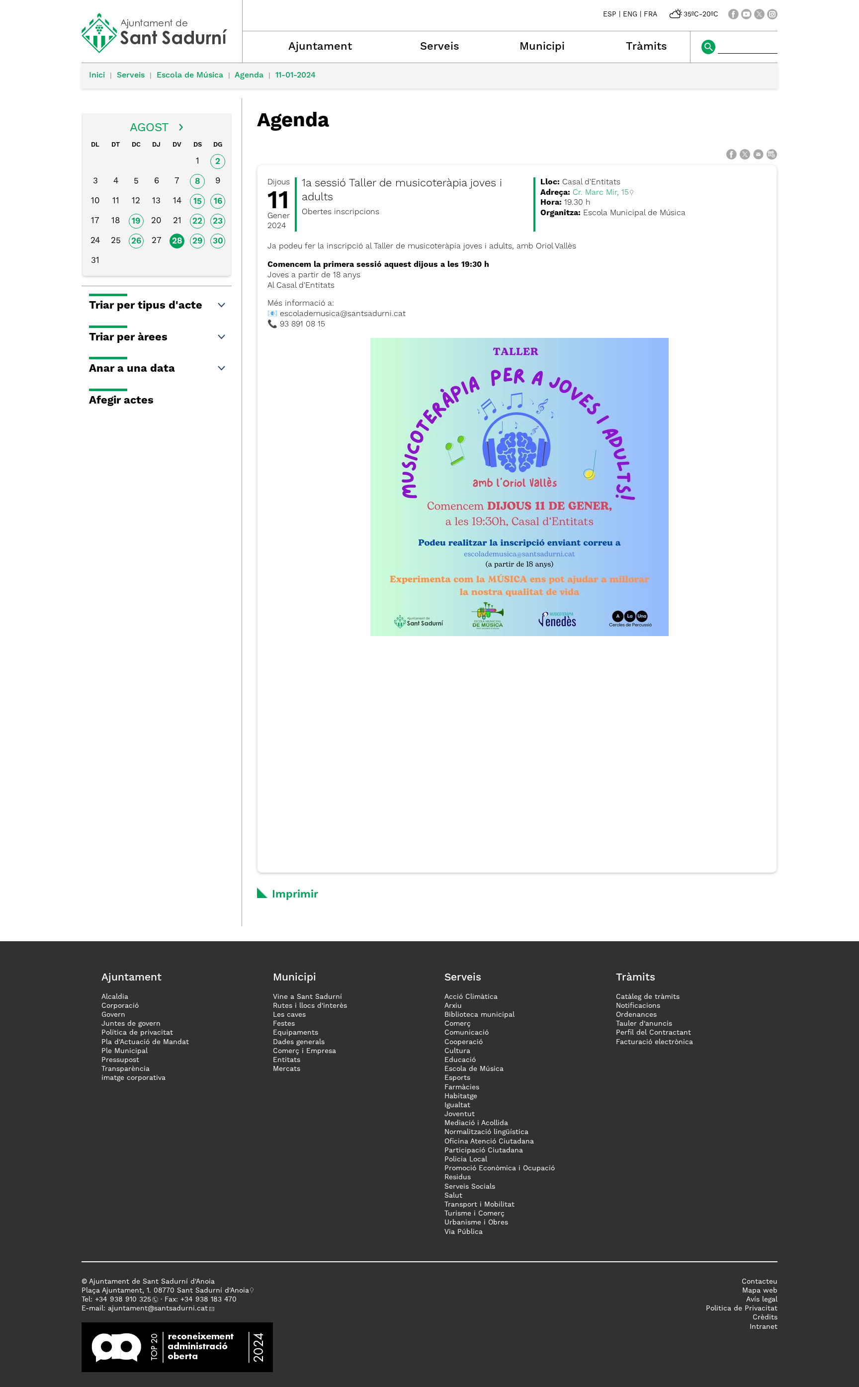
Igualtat (457, 1105)
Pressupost (120, 1060)
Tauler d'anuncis (644, 1023)
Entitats (286, 1060)
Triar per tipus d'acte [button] (145, 305)
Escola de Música (190, 76)
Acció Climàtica (471, 996)
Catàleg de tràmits (648, 996)
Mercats (286, 1068)
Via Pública (463, 1231)
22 (197, 221)
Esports (457, 1077)
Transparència (125, 1068)
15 (197, 201)
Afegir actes (121, 400)
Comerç (457, 1023)
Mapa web (759, 1290)
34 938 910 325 (125, 1299)
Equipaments (295, 1032)
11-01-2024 (295, 76)
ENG (630, 14)
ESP (609, 14)
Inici (97, 76)
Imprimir (295, 894)
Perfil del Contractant (653, 1032)
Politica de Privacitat (741, 1308)
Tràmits (646, 46)
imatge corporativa (133, 1077)
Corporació (120, 1005)
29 (197, 241)
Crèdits (765, 1317)
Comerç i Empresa (304, 1051)
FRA (650, 14)
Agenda (249, 76)
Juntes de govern (131, 1023)
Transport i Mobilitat (479, 1204)
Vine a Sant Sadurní (307, 996)
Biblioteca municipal (479, 1014)
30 (218, 241)
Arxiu (453, 1005)
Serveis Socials (469, 1186)
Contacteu (759, 1281)
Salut (453, 1195)
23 (218, 221)
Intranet (763, 1326)
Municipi (542, 46)
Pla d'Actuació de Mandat (145, 1042)
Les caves (289, 1014)
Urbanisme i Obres (476, 1222)
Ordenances (636, 1014)
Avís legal (761, 1299)
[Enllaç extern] (177, 1346)
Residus (457, 1177)
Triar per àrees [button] (128, 337)
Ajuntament (320, 46)
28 (177, 241)
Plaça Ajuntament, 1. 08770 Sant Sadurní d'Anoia (165, 1290)
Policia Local (465, 1159)
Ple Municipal (124, 1051)
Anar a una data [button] (132, 368)
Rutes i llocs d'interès (310, 1005)
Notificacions (638, 1005)
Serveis (439, 46)
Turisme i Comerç (474, 1213)
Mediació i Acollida (476, 1123)
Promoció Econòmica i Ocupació (499, 1168)
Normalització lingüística (486, 1132)
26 (136, 241)
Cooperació (463, 1042)
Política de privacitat (137, 1032)
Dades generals (299, 1042)
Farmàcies (461, 1087)
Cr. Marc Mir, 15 (601, 193)
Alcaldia (114, 996)
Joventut (459, 1114)
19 (136, 221)
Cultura (457, 1051)
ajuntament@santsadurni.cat (158, 1308)
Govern (113, 1014)
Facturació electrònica (654, 1042)
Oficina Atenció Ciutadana (489, 1141)
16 (218, 201)
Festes (284, 1023)
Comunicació (466, 1032)
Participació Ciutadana (483, 1150)
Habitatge (460, 1096)
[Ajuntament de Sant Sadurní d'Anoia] (162, 50)
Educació (460, 1060)
